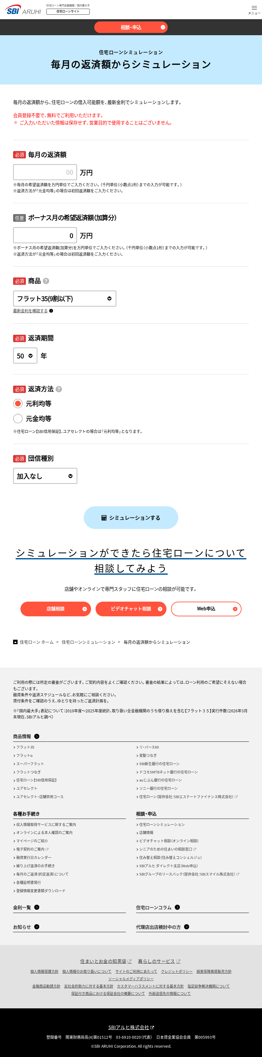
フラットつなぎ (28, 771)
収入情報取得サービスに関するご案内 (46, 824)
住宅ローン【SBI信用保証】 (36, 779)
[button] (254, 10)
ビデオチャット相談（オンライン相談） (169, 840)
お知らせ (22, 927)
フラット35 (25, 746)
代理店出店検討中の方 (158, 927)
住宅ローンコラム (154, 907)
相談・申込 (131, 27)
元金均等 (38, 418)
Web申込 (206, 608)
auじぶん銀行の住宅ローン (160, 779)
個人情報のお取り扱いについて (87, 971)
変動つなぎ (148, 755)
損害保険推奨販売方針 (214, 971)
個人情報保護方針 (44, 971)
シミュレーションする (134, 517)
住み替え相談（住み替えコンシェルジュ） (170, 857)
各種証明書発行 (28, 882)
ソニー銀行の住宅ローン (158, 788)
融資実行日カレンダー (33, 857)
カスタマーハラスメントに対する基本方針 (150, 986)
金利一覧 (22, 907)
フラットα (24, 755)
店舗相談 (56, 608)
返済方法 (41, 388)
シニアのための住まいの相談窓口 (165, 849)
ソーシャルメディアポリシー (131, 978)
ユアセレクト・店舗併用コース (40, 796)
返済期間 (41, 337)
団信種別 (41, 458)
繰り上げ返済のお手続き (35, 865)
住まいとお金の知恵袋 (103, 961)
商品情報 (22, 736)
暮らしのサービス (156, 961)
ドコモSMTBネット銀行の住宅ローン (168, 771)
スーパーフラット (30, 763)
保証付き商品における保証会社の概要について (108, 993)
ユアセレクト (26, 788)
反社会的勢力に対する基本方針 (88, 986)
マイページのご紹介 (32, 840)
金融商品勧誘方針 (46, 986)
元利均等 (38, 403)
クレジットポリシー (177, 971)
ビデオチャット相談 (131, 608)
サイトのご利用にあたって (136, 971)
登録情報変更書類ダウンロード (41, 890)
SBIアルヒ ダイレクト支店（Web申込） (168, 865)
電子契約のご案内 (30, 849)
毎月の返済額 (47, 154)
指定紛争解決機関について (209, 986)
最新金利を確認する (30, 311)
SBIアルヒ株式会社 (128, 1027)
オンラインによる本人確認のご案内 (44, 832)
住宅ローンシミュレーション (162, 824)
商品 (34, 280)
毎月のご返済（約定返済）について (42, 874)
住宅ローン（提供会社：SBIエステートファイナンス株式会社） (186, 796)
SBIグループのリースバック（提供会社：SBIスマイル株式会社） (187, 874)
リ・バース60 (149, 746)
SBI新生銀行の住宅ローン (159, 763)
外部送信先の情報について (170, 993)
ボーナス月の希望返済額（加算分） (72, 217)
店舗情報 (146, 832)
